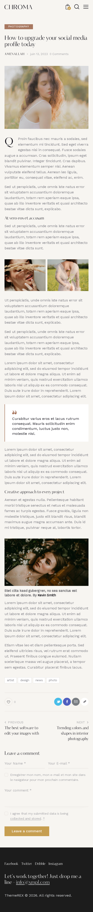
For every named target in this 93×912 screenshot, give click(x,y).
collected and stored (25, 818)
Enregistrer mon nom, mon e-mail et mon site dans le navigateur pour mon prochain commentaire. (48, 777)
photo (53, 680)
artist (10, 680)
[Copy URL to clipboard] (84, 702)
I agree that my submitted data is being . (39, 816)
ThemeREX (14, 895)
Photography (18, 26)
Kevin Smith (47, 595)
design (24, 680)
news (39, 680)
